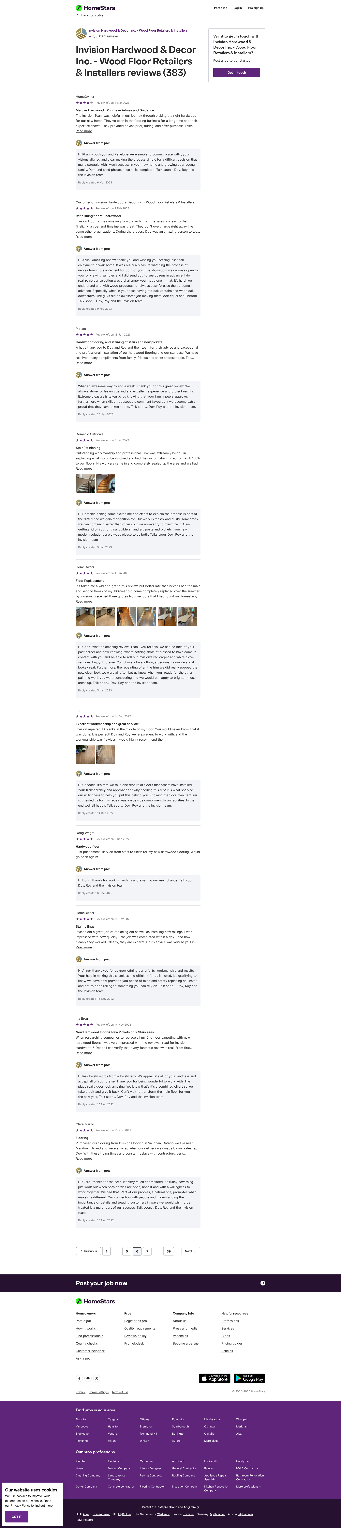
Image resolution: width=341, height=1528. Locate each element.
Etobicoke (82, 1433)
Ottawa (144, 1419)
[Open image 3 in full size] (126, 616)
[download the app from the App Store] (214, 1378)
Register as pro (135, 1321)
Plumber (81, 1461)
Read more (84, 131)
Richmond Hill (148, 1433)
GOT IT (17, 1516)
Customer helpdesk (90, 1351)
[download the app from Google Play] (249, 1378)
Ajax (239, 1433)
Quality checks (87, 1343)
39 (169, 1251)
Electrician (114, 1461)
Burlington (178, 1433)
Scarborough (180, 1426)
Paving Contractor (151, 1475)
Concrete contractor (121, 1486)
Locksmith (210, 1461)
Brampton (146, 1426)
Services (227, 1328)
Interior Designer (150, 1468)
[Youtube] (88, 1378)
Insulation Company (185, 1486)
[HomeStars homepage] (99, 8)
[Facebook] (79, 1378)
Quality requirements (139, 1328)
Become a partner (186, 1343)
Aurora (176, 1440)
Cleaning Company (88, 1475)
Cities (225, 1336)
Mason (80, 1468)
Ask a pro (83, 1358)
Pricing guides (232, 1343)
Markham (242, 1426)
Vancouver (82, 1426)
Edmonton (178, 1419)
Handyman (243, 1461)
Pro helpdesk (134, 1343)
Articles (227, 1351)
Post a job (220, 7)
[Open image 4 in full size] (146, 616)
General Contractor (184, 1468)
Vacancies (180, 1336)
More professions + (248, 1486)
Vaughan (113, 1433)
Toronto (81, 1419)
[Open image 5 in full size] (167, 616)
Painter (208, 1468)
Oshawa (209, 1426)
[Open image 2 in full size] (105, 483)
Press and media (185, 1328)
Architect (178, 1461)
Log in (238, 7)
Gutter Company (86, 1486)
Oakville (209, 1433)
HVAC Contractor (247, 1468)
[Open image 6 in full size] (187, 616)
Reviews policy (135, 1336)
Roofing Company (183, 1475)
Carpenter (146, 1461)
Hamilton (113, 1426)
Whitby (144, 1440)
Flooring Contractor (152, 1486)
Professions (230, 1321)
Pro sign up (256, 7)
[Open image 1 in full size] (85, 483)
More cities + (212, 1440)
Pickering (82, 1440)
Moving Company (119, 1468)
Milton (112, 1440)
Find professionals (89, 1336)
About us (179, 1321)
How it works (86, 1328)
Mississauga (212, 1419)
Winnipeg (242, 1419)
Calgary (113, 1419)
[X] (96, 1378)
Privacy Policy (20, 1505)
